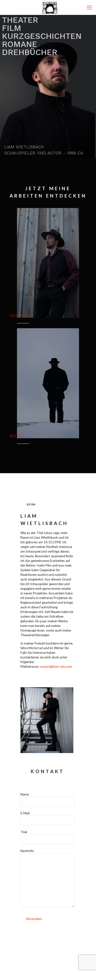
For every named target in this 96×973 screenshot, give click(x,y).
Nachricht (27, 851)
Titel (23, 832)
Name (24, 794)
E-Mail (25, 813)
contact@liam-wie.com (55, 666)
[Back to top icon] (86, 963)
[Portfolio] (50, 7)
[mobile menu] (89, 7)
